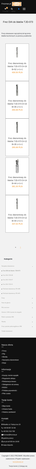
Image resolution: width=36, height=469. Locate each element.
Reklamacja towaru (9, 381)
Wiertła (4, 321)
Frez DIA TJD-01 (8, 284)
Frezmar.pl (6, 4)
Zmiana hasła (7, 409)
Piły (3, 354)
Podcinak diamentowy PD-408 (11, 289)
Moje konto (6, 406)
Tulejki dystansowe (7, 331)
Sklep (13, 11)
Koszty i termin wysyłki (10, 375)
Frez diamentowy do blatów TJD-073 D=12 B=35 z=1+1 (17, 141)
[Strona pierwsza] (15, 247)
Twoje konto (13, 466)
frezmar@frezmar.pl (10, 435)
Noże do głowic (6, 302)
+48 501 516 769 (9, 431)
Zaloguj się (23, 466)
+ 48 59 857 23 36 (9, 428)
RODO (4, 387)
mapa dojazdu (7, 445)
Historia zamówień (9, 412)
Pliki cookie (6, 393)
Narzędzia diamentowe (8, 266)
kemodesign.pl (18, 462)
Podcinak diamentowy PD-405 (11, 293)
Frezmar (5, 11)
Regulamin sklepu (8, 378)
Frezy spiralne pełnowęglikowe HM (12, 326)
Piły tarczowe (5, 307)
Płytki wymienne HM (8, 317)
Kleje (4, 363)
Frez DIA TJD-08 (8, 275)
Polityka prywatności (9, 390)
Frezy (3, 298)
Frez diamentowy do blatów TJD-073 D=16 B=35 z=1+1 (17, 104)
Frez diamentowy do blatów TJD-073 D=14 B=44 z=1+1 (17, 180)
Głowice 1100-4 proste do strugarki (12, 312)
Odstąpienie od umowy (10, 384)
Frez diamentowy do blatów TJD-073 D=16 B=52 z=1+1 (17, 66)
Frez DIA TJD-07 (8, 280)
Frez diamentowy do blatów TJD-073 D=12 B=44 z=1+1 (17, 218)
